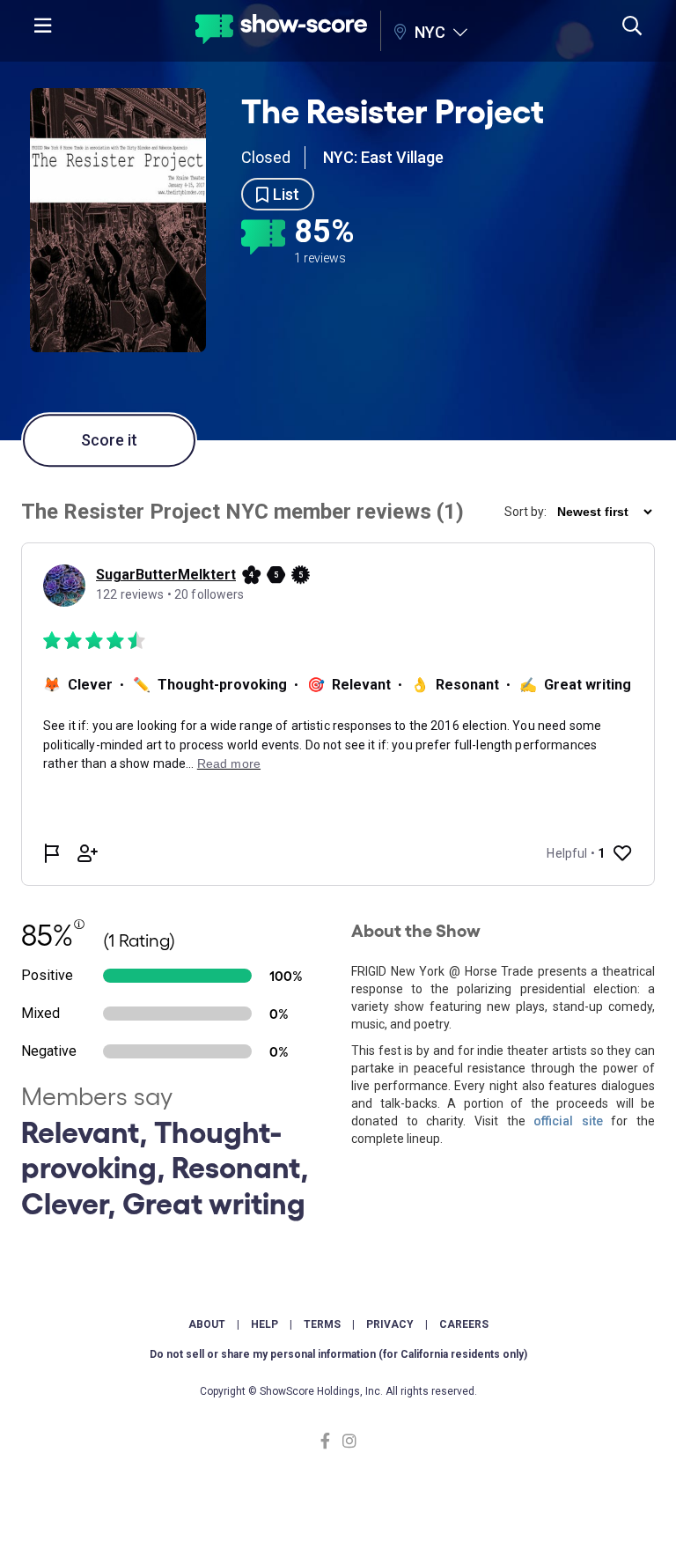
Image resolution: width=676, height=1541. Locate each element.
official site (568, 1121)
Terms (322, 1324)
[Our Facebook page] (329, 1441)
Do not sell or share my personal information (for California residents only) (338, 1354)
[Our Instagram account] (347, 1441)
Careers (464, 1324)
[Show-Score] (281, 31)
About (206, 1324)
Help (264, 1324)
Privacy (390, 1324)
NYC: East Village (383, 157)
